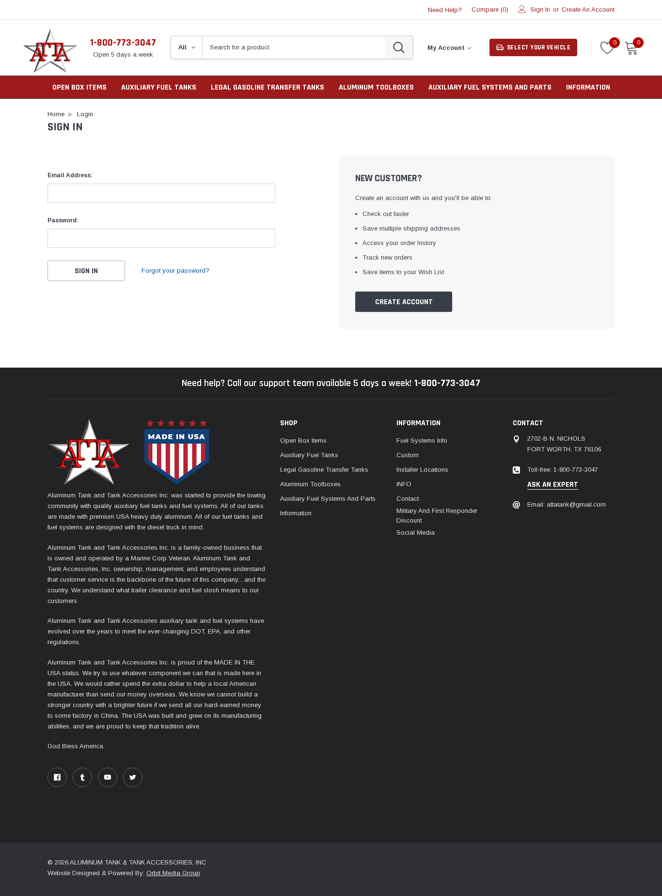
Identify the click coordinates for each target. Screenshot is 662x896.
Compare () (490, 9)
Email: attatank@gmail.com (566, 504)
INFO (403, 484)
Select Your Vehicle (539, 47)
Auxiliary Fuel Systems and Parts (490, 87)
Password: (63, 220)
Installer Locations (422, 469)
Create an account (588, 9)
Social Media (415, 532)
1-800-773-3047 (123, 42)
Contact (407, 498)
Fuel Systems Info (421, 440)
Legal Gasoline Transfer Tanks (267, 87)
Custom (407, 455)
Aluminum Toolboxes (376, 87)
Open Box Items (303, 440)
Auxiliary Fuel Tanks (158, 87)
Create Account (404, 302)
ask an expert (552, 485)
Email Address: (70, 175)
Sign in (540, 9)
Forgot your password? (175, 270)
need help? (445, 10)
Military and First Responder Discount (436, 515)
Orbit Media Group (173, 873)
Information (588, 87)
